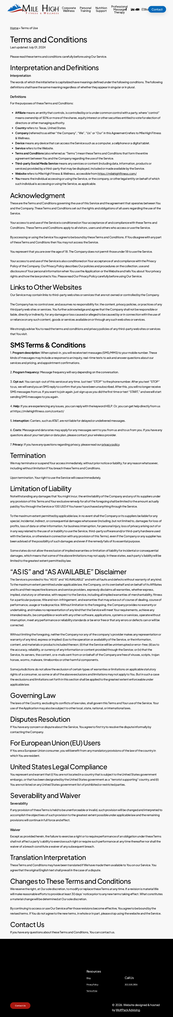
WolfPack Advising (128, 1010)
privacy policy (110, 444)
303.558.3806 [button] (131, 984)
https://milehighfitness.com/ (117, 173)
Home (14, 28)
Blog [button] (88, 978)
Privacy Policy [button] (92, 984)
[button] (20, 1005)
